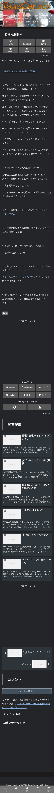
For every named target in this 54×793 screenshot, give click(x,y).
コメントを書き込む (27, 691)
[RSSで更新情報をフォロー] (39, 407)
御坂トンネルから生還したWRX (19, 71)
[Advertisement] (27, 350)
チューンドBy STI (24, 277)
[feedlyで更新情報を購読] (14, 407)
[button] (43, 50)
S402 (11, 277)
